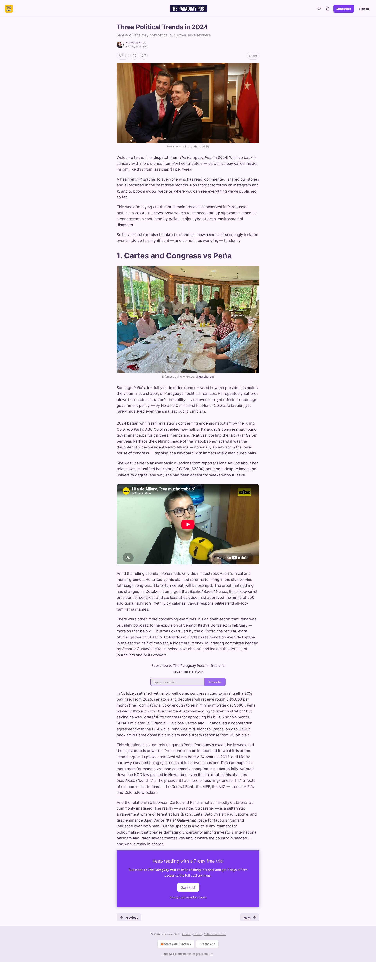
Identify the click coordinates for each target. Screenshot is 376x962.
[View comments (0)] (134, 56)
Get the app (207, 944)
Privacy (186, 934)
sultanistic (236, 808)
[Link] (111, 255)
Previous (131, 917)
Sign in (364, 9)
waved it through (131, 711)
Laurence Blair (135, 42)
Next (247, 917)
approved (215, 597)
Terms (197, 934)
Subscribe (343, 9)
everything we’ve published (232, 191)
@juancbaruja (204, 376)
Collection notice (215, 934)
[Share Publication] (328, 9)
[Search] (319, 9)
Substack (168, 954)
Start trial (188, 887)
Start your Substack (177, 944)
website (165, 191)
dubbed (218, 774)
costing (215, 435)
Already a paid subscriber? (188, 897)
